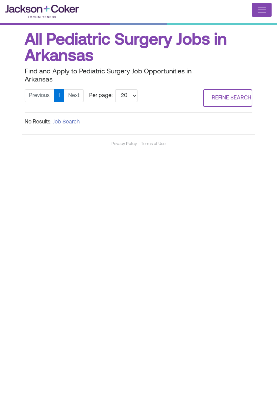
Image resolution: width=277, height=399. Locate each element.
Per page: (100, 95)
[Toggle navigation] (262, 10)
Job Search (66, 122)
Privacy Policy (124, 144)
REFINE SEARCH (231, 98)
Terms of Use (153, 144)
